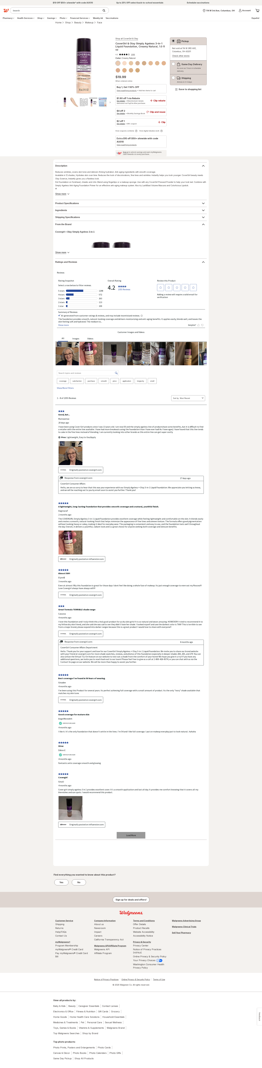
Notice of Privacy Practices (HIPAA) (147, 951)
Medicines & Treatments (65, 1022)
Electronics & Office (63, 1011)
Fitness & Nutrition (85, 1011)
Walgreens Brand (116, 1028)
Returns (59, 928)
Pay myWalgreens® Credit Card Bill (71, 955)
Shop (68, 22)
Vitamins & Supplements (91, 1028)
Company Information (105, 920)
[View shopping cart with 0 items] (257, 10)
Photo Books (79, 1053)
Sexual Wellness (113, 1022)
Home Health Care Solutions (84, 1017)
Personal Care (94, 1022)
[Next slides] (110, 102)
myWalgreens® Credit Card (69, 949)
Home (58, 22)
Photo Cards (104, 1047)
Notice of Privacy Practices (106, 979)
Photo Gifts (115, 1053)
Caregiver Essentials (88, 1006)
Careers (98, 935)
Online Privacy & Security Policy (149, 956)
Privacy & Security (142, 942)
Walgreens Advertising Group (186, 920)
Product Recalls (141, 928)
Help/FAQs (60, 932)
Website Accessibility (143, 932)
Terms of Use (159, 979)
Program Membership (66, 945)
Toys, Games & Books (64, 1028)
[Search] (105, 10)
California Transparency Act (108, 939)
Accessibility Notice (143, 935)
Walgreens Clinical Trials (184, 926)
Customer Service (64, 920)
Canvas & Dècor (61, 1053)
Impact (97, 932)
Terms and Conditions (144, 920)
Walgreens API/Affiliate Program (110, 946)
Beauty (77, 22)
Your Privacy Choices (144, 960)
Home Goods (60, 1017)
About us (99, 924)
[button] (244, 10)
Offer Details (139, 924)
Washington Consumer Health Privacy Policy (148, 966)
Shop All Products (84, 1058)
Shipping (59, 924)
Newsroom (100, 928)
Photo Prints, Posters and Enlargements (74, 1047)
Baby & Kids (59, 1006)
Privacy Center (140, 945)
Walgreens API (102, 949)
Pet (82, 1022)
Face (99, 22)
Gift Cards (103, 1011)
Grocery (115, 1011)
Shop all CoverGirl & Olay (126, 38)
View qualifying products (127, 91)
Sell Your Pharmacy (181, 932)
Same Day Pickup (62, 1058)
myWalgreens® (62, 942)
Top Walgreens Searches (66, 1033)
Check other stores (181, 55)
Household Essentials (113, 1017)
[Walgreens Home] (6, 10)
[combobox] (56, 10)
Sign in (125, 152)
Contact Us (61, 935)
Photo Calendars (98, 1053)
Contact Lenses (110, 1006)
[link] (125, 54)
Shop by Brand (90, 1033)
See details (121, 101)
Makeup (89, 22)
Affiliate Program (103, 953)
